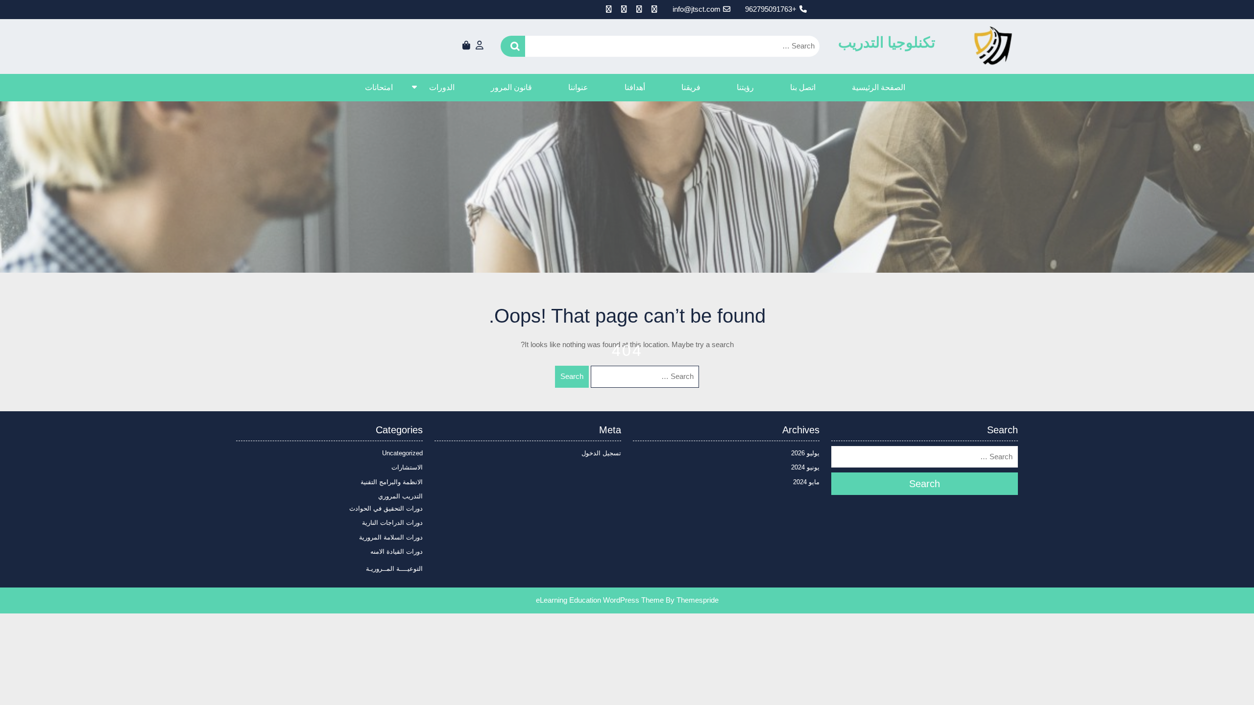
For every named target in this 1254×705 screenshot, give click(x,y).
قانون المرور (511, 87)
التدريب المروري (400, 496)
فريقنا (690, 87)
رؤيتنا (745, 87)
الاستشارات (407, 467)
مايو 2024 (806, 482)
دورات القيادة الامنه (396, 551)
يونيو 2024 (805, 467)
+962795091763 (770, 9)
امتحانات (379, 87)
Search (513, 46)
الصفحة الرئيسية (878, 87)
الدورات (442, 87)
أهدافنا (635, 87)
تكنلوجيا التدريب (886, 42)
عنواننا (578, 87)
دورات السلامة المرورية (391, 537)
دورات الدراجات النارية (392, 522)
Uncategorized (402, 453)
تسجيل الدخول (601, 453)
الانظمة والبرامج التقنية (392, 482)
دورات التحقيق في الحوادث (386, 508)
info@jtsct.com (697, 9)
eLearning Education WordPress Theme (600, 600)
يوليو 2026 (805, 453)
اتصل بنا (803, 87)
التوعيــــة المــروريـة (394, 568)
